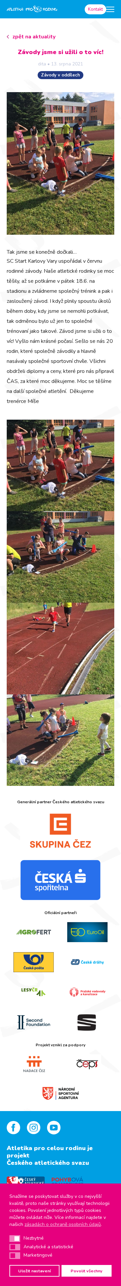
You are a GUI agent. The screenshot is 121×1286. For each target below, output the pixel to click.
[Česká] (60, 880)
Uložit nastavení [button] (34, 1271)
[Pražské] (87, 992)
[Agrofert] (33, 932)
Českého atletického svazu (48, 1163)
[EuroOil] (87, 932)
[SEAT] (87, 1022)
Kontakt (95, 9)
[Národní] (60, 1092)
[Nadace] (33, 1064)
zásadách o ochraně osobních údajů (63, 1224)
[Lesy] (33, 992)
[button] (14, 1238)
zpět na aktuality (33, 36)
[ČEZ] (60, 830)
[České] (87, 962)
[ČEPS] (87, 1064)
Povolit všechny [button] (87, 1271)
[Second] (33, 1022)
